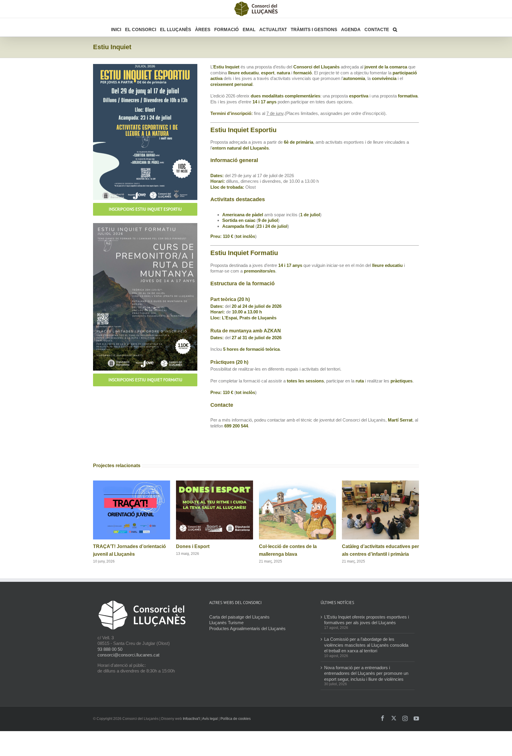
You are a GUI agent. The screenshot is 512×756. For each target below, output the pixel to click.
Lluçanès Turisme (226, 622)
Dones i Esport (192, 546)
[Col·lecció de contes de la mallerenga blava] (297, 483)
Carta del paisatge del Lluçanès (239, 616)
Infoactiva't (191, 719)
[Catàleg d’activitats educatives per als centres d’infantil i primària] (380, 483)
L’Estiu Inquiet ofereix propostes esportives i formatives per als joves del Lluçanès (366, 619)
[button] (395, 27)
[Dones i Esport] (214, 483)
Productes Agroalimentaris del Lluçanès (247, 628)
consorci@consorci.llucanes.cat (128, 654)
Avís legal (210, 719)
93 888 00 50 (109, 649)
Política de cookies (235, 719)
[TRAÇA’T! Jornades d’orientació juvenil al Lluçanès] (131, 483)
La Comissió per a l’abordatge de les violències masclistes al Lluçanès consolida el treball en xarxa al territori (366, 645)
